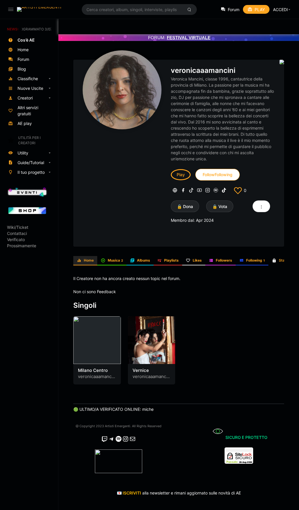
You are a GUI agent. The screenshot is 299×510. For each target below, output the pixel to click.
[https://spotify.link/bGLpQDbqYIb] (175, 190)
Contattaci (17, 233)
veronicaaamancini (203, 70)
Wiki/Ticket (17, 227)
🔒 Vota (219, 206)
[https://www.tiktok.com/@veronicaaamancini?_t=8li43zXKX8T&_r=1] (191, 190)
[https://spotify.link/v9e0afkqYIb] (216, 190)
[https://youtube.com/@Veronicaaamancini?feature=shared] (199, 190)
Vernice (141, 370)
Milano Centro (93, 370)
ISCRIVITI (132, 492)
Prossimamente (21, 245)
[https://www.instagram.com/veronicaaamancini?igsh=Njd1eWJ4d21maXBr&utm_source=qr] (208, 190)
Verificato (16, 239)
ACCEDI (280, 9)
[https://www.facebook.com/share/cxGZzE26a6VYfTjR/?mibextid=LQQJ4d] (183, 190)
